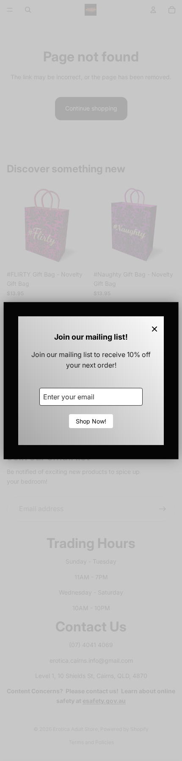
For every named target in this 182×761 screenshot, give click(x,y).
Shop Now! (91, 421)
